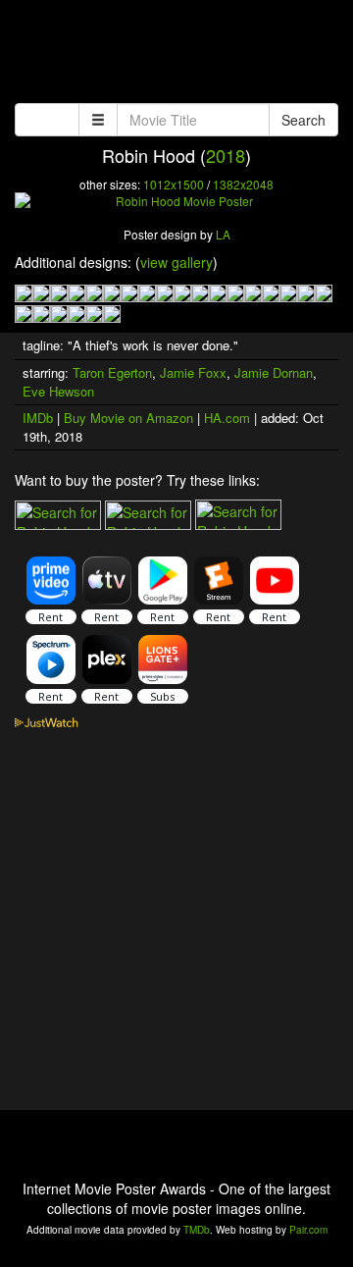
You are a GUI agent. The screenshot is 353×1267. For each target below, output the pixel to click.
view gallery (176, 262)
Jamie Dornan (273, 372)
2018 (225, 155)
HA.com (227, 417)
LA (223, 234)
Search (303, 120)
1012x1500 (173, 184)
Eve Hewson (58, 391)
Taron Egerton (112, 372)
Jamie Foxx (193, 372)
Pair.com (308, 1230)
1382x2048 (243, 184)
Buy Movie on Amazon (128, 417)
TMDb (196, 1230)
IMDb (38, 417)
